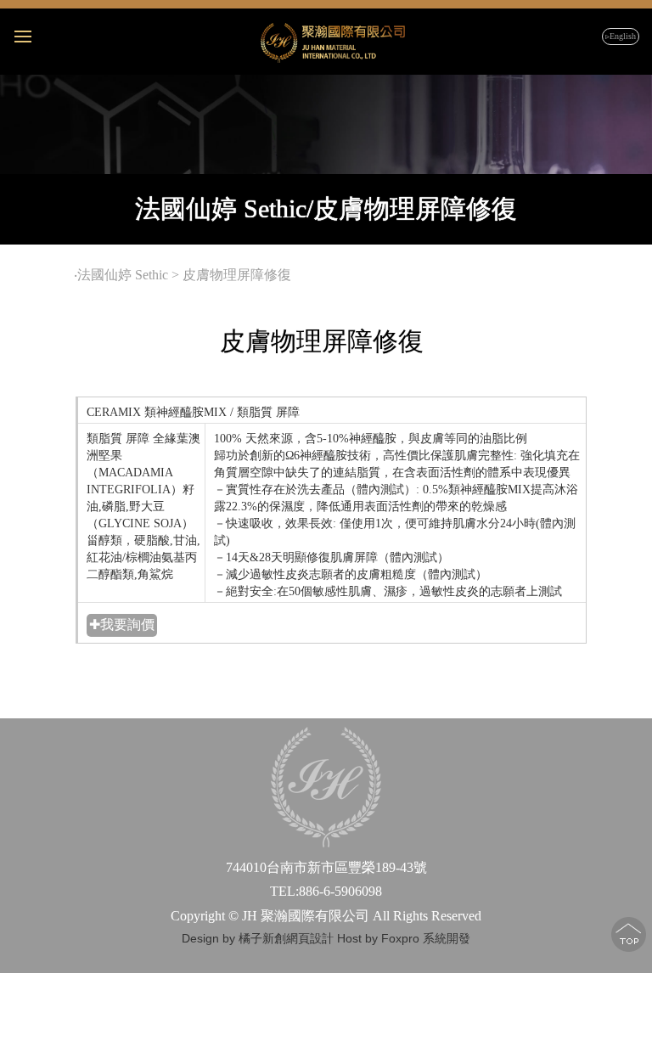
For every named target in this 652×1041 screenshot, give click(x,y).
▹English (620, 36)
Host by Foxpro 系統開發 (403, 938)
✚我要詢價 (122, 624)
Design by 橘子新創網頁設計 (259, 938)
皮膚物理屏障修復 (239, 274)
